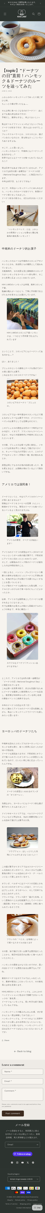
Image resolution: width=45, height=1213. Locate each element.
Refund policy (20, 1200)
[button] (5, 14)
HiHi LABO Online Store (21, 1197)
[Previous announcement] (4, 3)
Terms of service (12, 1204)
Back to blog (24, 1051)
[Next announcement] (40, 3)
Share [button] (6, 1040)
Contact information (23, 1208)
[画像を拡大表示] (22, 226)
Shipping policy (25, 1204)
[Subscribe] (37, 1145)
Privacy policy (33, 1200)
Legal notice (37, 1204)
